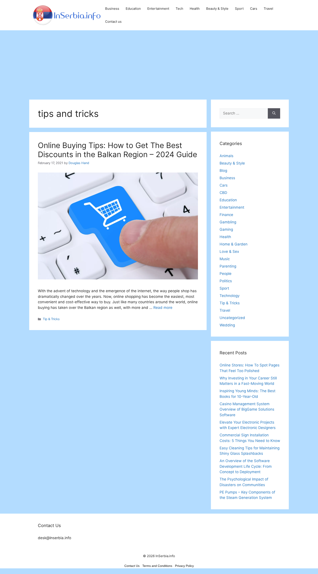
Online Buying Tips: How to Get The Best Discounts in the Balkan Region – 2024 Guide (117, 150)
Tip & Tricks (51, 319)
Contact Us (132, 566)
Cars (253, 8)
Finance (226, 215)
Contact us (113, 21)
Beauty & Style (217, 8)
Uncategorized (232, 318)
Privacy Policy (184, 566)
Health (195, 8)
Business (112, 8)
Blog (223, 170)
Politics (226, 281)
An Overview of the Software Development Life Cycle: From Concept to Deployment (246, 466)
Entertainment (158, 8)
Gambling (228, 222)
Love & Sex (229, 251)
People (225, 273)
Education (133, 8)
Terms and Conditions (157, 566)
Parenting (228, 266)
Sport (239, 8)
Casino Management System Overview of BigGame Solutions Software (247, 409)
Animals (226, 156)
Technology (229, 295)
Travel (268, 8)
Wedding (227, 325)
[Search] (274, 113)
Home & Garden (233, 244)
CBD (223, 192)
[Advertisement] (159, 62)
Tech (179, 8)
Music (225, 259)
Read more (162, 307)
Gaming (226, 229)
